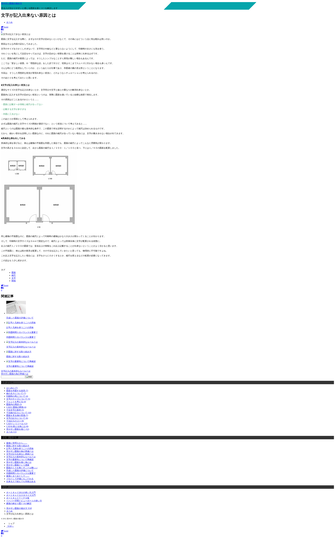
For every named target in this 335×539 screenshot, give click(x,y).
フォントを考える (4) (16, 402)
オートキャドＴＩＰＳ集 (17, 498)
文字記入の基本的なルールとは (21, 347)
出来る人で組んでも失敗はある (21, 481)
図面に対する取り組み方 (17, 356)
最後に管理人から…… (16, 443)
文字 (14, 278)
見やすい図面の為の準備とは (14, 374)
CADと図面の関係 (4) (16, 407)
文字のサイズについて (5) (18, 399)
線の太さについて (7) (16, 393)
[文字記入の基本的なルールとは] (22, 342)
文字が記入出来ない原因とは (20, 454)
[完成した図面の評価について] (16, 313)
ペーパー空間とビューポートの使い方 (24, 501)
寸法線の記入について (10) (18, 413)
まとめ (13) (11, 432)
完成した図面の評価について (20, 318)
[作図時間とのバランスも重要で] (22, 332)
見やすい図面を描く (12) (17, 429)
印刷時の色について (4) (17, 396)
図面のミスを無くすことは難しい (22, 468)
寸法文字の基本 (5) (15, 410)
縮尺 (14, 275)
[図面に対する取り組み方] (18, 352)
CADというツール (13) (16, 424)
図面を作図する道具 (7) (17, 391)
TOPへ (10, 526)
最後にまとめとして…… (17, 476)
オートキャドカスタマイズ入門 (21, 495)
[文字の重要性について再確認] (21, 361)
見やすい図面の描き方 (11, 3)
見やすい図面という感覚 (17, 465)
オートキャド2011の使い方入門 (21, 492)
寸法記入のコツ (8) (15, 421)
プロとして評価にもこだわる (20, 479)
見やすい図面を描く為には (18, 462)
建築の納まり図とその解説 (18, 503)
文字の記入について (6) (17, 418)
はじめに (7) (12, 388)
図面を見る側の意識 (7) (17, 415)
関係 (14, 281)
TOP (19, 508)
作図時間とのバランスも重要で (21, 337)
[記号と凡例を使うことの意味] (21, 323)
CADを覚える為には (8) (17, 426)
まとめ (9, 22)
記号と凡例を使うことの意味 (20, 327)
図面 (14, 272)
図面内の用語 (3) (14, 404)
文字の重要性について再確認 (20, 366)
